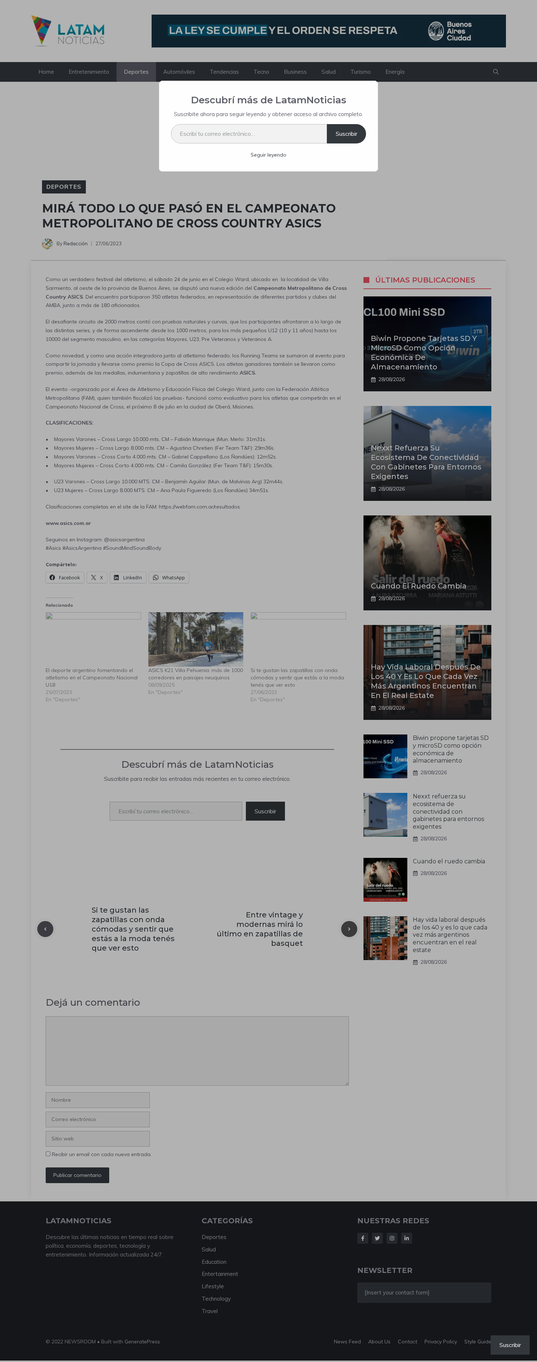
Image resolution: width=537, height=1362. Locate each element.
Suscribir (346, 133)
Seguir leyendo (268, 154)
